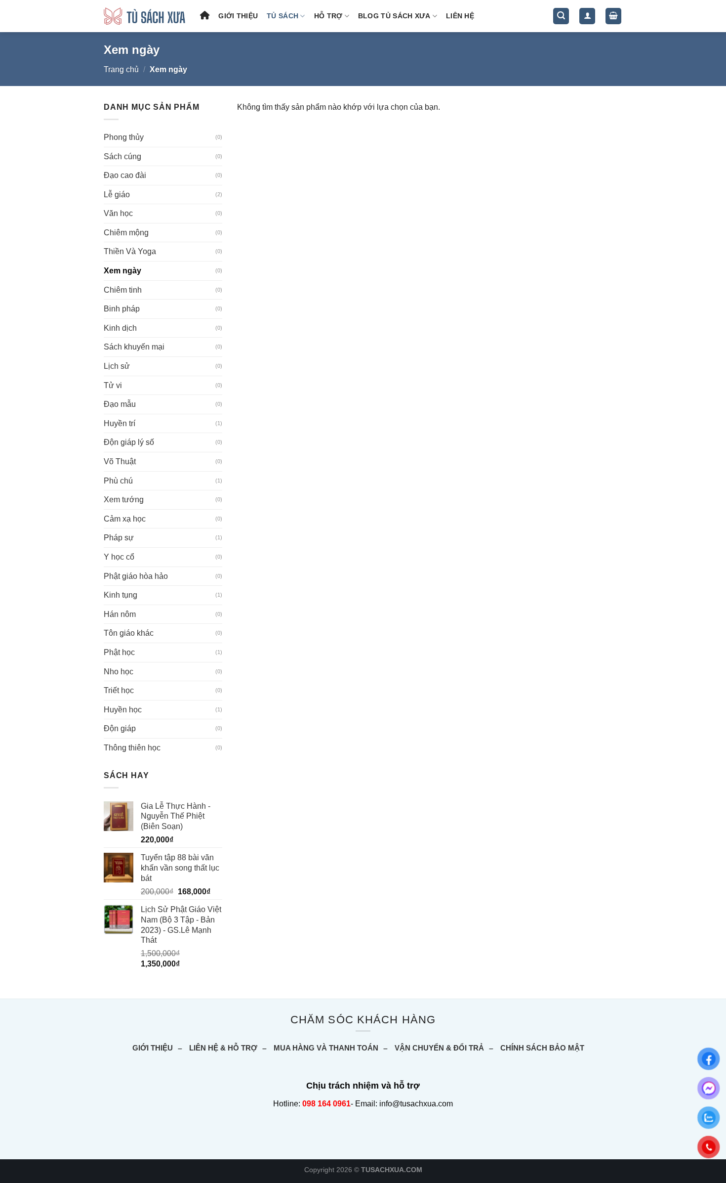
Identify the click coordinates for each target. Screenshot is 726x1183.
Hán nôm (120, 614)
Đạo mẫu (120, 404)
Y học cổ (119, 557)
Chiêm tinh (123, 290)
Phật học (119, 652)
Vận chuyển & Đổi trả (439, 1048)
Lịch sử (117, 366)
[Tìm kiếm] (561, 16)
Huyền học (123, 709)
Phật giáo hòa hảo (136, 576)
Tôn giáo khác (129, 633)
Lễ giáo (117, 194)
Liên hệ (460, 16)
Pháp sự (119, 537)
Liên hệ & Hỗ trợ (223, 1048)
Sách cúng (122, 156)
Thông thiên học (132, 748)
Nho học (118, 671)
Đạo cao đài (125, 175)
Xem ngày (122, 270)
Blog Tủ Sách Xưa (394, 16)
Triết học (119, 690)
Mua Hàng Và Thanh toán (326, 1048)
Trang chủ (121, 69)
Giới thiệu (238, 16)
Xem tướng (124, 499)
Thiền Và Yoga (130, 251)
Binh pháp (122, 309)
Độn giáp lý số (129, 442)
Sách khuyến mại (134, 347)
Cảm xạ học (125, 519)
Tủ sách (282, 16)
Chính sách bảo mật (542, 1048)
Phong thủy (124, 137)
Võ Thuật (120, 461)
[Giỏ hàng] (613, 16)
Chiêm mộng (126, 232)
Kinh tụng (120, 595)
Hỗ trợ (328, 16)
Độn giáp (120, 728)
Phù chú (118, 481)
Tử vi (113, 385)
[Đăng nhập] (587, 16)
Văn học (118, 213)
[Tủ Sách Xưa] (144, 16)
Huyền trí (119, 423)
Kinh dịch (120, 328)
